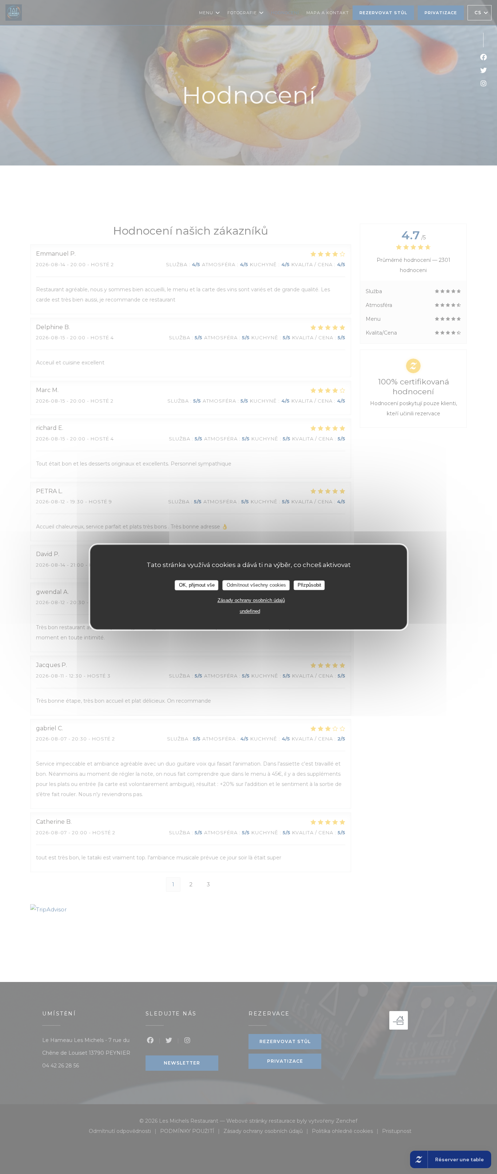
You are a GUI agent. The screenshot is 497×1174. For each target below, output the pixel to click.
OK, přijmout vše (197, 585)
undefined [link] (250, 611)
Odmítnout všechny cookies (256, 585)
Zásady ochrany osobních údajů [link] (251, 600)
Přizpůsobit (309, 585)
